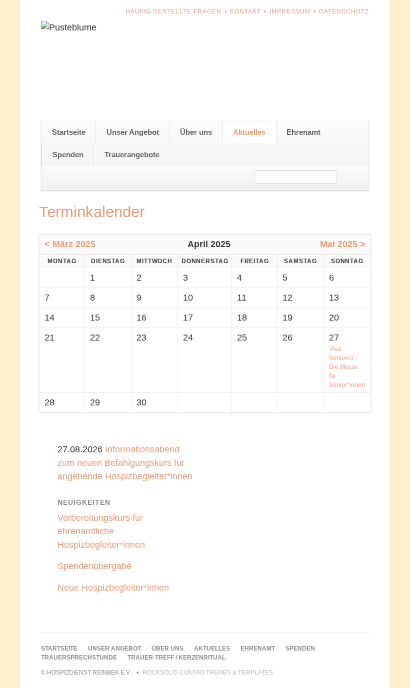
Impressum (290, 11)
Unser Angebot (132, 132)
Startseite (69, 132)
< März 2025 (70, 244)
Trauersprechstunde (79, 657)
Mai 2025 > (343, 244)
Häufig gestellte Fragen (174, 11)
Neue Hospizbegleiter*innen (113, 588)
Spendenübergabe (95, 566)
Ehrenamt (303, 132)
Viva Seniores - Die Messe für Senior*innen (347, 366)
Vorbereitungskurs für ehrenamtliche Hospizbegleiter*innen (101, 531)
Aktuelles (249, 132)
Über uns (196, 132)
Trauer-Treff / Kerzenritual (177, 657)
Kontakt (245, 11)
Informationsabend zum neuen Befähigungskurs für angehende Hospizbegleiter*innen (125, 462)
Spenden (68, 154)
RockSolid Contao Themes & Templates (207, 672)
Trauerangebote (132, 154)
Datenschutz (344, 11)
